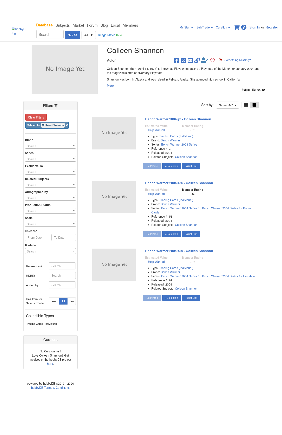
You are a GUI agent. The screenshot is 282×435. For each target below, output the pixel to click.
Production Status (38, 205)
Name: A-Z (227, 105)
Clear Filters (36, 117)
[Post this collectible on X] (183, 60)
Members (130, 25)
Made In (30, 245)
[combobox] (50, 146)
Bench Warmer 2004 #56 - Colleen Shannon (179, 182)
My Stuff (185, 27)
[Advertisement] (141, 10)
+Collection (171, 166)
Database (44, 25)
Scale (29, 218)
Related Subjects (37, 179)
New (71, 35)
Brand (29, 140)
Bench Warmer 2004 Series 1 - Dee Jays (228, 276)
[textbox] (50, 146)
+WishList (191, 166)
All (63, 301)
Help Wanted (156, 130)
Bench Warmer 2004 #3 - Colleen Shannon (178, 119)
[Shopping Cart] (237, 26)
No (72, 301)
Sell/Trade (204, 27)
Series (29, 153)
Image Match (110, 35)
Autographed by (36, 192)
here (50, 364)
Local (115, 25)
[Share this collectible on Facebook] (176, 60)
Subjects (63, 25)
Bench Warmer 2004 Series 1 (180, 144)
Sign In (254, 27)
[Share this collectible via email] (190, 60)
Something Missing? (237, 60)
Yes (54, 301)
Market (78, 25)
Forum (92, 25)
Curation (222, 27)
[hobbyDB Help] (243, 26)
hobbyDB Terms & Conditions (50, 387)
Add (87, 35)
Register (271, 27)
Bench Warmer (170, 140)
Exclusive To (34, 166)
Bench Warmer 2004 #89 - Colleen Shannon (179, 250)
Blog (104, 25)
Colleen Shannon (186, 157)
